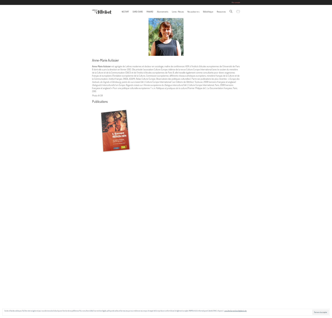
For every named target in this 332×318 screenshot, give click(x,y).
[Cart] (238, 11)
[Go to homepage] (102, 11)
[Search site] (231, 11)
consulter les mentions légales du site (235, 311)
